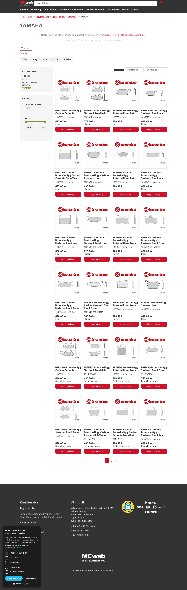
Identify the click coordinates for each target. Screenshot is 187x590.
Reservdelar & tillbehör (71, 9)
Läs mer (18, 547)
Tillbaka (26, 75)
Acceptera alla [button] (14, 578)
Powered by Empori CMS (104, 570)
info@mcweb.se (113, 40)
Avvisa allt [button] (31, 578)
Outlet (125, 9)
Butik (30, 16)
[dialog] (22, 556)
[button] (21, 583)
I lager (28, 108)
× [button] (38, 529)
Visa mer (25, 48)
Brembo (72, 16)
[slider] (26, 122)
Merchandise (113, 9)
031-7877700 (29, 522)
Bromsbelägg (59, 16)
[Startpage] (26, 3)
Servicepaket (50, 9)
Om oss (135, 9)
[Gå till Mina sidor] (164, 3)
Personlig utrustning (30, 9)
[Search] (154, 3)
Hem (22, 16)
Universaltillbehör (95, 9)
